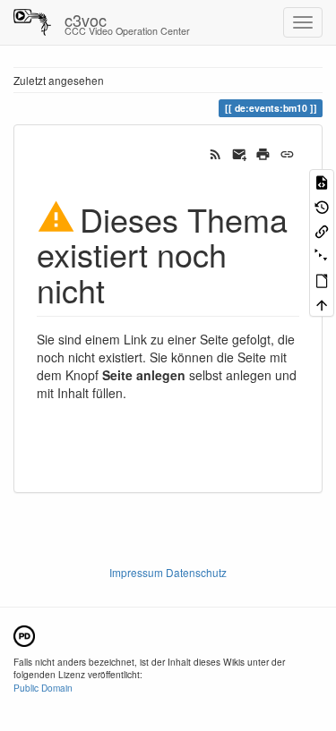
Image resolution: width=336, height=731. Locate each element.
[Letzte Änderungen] (215, 152)
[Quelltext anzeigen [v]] (321, 181)
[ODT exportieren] (321, 279)
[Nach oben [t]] (321, 304)
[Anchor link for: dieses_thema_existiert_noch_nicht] (121, 289)
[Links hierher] (321, 230)
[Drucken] (263, 152)
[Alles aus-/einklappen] (321, 254)
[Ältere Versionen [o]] (321, 205)
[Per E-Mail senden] (239, 152)
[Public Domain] (24, 634)
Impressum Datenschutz (168, 572)
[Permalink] (287, 152)
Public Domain (43, 687)
